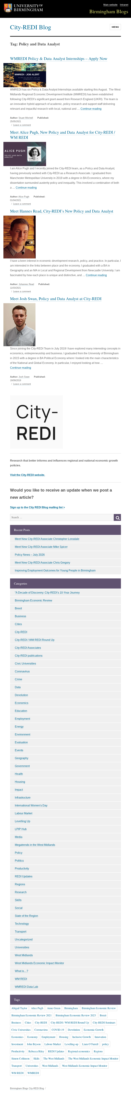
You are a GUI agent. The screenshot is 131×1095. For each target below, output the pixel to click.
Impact (19, 789)
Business (20, 616)
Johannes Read (26, 284)
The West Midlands (53, 1058)
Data (18, 687)
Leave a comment (22, 125)
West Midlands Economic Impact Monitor (39, 963)
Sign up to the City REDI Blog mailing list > (37, 507)
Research (21, 892)
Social (19, 907)
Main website (110, 4)
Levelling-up (71, 1044)
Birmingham (71, 1008)
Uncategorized (24, 939)
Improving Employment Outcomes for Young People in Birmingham (55, 570)
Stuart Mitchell (26, 118)
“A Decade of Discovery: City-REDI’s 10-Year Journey (47, 592)
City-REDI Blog (30, 27)
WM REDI (21, 978)
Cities (18, 624)
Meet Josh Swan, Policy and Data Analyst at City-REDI (55, 298)
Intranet (124, 4)
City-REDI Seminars (104, 1022)
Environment (22, 734)
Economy (32, 1037)
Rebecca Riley (36, 1051)
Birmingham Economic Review (33, 600)
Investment (17, 1044)
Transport (20, 931)
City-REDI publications (28, 655)
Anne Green (53, 1008)
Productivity (22, 868)
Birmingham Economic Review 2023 (76, 1015)
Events (19, 750)
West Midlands (24, 955)
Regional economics (79, 1051)
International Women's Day (31, 805)
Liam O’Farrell (90, 1044)
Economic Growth (94, 1029)
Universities (22, 947)
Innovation (100, 1037)
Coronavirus (22, 671)
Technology (22, 923)
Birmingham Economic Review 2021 (31, 1015)
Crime (18, 679)
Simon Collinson (20, 1058)
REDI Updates (23, 876)
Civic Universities (25, 663)
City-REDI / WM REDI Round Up (34, 639)
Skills (18, 900)
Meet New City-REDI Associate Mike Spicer (41, 546)
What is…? (21, 971)
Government (22, 766)
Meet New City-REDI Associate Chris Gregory (42, 562)
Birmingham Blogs (108, 11)
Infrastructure (23, 797)
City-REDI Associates (28, 647)
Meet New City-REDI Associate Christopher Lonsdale (47, 538)
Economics (21, 702)
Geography (21, 758)
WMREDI (33, 1073)
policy (105, 1044)
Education (21, 710)
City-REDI (21, 632)
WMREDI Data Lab (26, 986)
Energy (19, 726)
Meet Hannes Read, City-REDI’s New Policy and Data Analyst (61, 211)
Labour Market (23, 813)
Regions (20, 884)
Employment (22, 718)
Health (19, 773)
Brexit (18, 608)
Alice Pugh (23, 196)
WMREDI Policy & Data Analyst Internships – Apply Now (58, 58)
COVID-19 (58, 1029)
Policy (18, 852)
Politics (19, 860)
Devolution (21, 695)
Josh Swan (24, 377)
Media (18, 837)
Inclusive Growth (81, 1037)
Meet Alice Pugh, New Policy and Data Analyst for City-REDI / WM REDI (62, 134)
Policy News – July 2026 (30, 554)
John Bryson (34, 1044)
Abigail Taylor (19, 1008)
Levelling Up (22, 821)
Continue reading (91, 108)
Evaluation (21, 742)
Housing (20, 781)
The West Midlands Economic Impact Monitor (93, 1058)
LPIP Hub (21, 829)
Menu (115, 27)
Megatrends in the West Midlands (35, 844)
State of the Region (26, 915)
